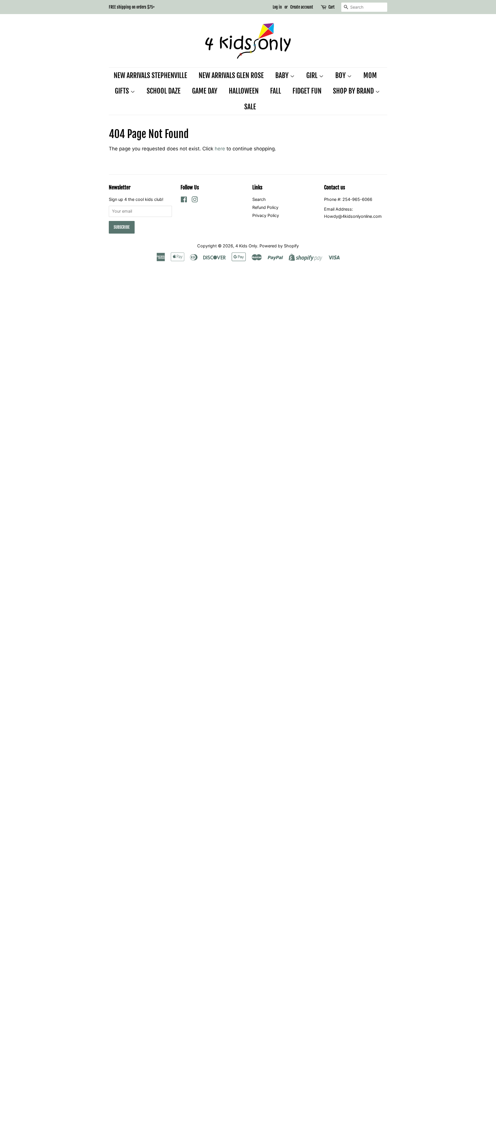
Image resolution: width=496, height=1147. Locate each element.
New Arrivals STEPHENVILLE (150, 75)
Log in (277, 7)
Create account (301, 7)
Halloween (244, 91)
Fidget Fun (306, 91)
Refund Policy (265, 207)
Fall (275, 91)
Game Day (204, 91)
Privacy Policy (265, 215)
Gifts (122, 91)
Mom (370, 75)
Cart (331, 7)
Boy (341, 75)
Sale (250, 106)
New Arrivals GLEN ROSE (231, 75)
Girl (312, 75)
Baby (282, 75)
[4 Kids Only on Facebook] (184, 200)
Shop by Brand (354, 91)
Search (259, 199)
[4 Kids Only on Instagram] (194, 200)
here (220, 149)
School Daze (164, 91)
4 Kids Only (246, 245)
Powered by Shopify (279, 245)
